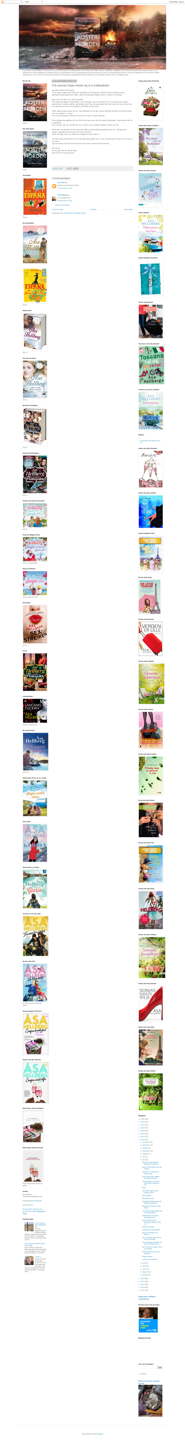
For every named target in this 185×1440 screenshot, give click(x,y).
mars (144, 1269)
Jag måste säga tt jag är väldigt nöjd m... (150, 1191)
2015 (143, 1287)
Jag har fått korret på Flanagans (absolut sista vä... (151, 1222)
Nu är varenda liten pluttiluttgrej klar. (40, 1225)
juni (143, 1160)
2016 (143, 1284)
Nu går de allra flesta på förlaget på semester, (150, 1163)
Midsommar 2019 (148, 1198)
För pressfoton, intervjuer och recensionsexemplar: (34, 1211)
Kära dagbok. (146, 1195)
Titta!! (144, 1188)
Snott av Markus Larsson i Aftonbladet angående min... (151, 1183)
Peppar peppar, (147, 1256)
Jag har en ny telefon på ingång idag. (150, 1172)
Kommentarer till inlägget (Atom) (75, 213)
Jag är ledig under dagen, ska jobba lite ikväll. (151, 1177)
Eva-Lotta (61, 182)
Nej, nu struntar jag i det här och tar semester (151, 1238)
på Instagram (37, 1201)
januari (145, 1275)
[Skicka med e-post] (68, 168)
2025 (143, 1122)
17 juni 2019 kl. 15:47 (65, 188)
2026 (143, 1119)
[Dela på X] (72, 168)
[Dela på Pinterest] (77, 168)
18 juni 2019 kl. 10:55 (65, 201)
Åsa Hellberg (62, 195)
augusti (145, 1154)
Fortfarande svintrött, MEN (151, 1230)
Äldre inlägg (128, 209)
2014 (143, 1290)
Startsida (93, 209)
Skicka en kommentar (62, 205)
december (146, 1142)
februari (145, 1272)
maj (143, 1263)
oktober (145, 1148)
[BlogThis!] (70, 168)
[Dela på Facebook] (75, 168)
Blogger (100, 1434)
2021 (143, 1134)
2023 (143, 1128)
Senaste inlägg (57, 209)
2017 (143, 1281)
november (146, 1145)
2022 (143, 1131)
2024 (143, 1125)
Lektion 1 (38, 1257)
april (144, 1266)
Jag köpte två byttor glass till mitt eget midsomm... (151, 1202)
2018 (143, 1278)
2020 (143, 1137)
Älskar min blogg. (148, 1227)
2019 (143, 1140)
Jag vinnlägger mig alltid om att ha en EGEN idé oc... (151, 1243)
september (146, 1151)
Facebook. (29, 1205)
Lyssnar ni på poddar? (150, 1259)
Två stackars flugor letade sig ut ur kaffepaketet (152, 1212)
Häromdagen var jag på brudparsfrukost (150, 1216)
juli (143, 1157)
